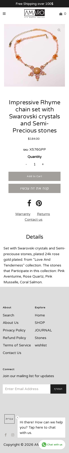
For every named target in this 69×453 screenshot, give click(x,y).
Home (40, 315)
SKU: (26, 149)
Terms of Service (17, 345)
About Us (11, 323)
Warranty (22, 214)
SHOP (40, 323)
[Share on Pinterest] (39, 205)
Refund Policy (14, 338)
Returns (43, 214)
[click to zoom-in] (59, 30)
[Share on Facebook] (29, 205)
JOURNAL (43, 330)
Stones (40, 338)
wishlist (41, 345)
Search (8, 315)
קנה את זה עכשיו (34, 188)
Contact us (34, 220)
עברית (9, 418)
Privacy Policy (14, 330)
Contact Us (12, 353)
